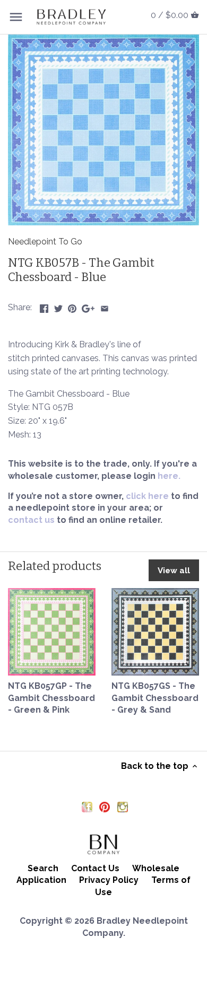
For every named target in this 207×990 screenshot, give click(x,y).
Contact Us (95, 868)
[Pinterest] (104, 807)
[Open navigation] (16, 17)
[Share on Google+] (88, 306)
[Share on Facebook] (44, 306)
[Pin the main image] (72, 306)
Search (43, 868)
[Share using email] (104, 306)
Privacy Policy (109, 880)
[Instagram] (122, 807)
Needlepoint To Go (45, 241)
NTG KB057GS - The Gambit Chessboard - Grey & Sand (155, 698)
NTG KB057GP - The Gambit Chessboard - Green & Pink (51, 698)
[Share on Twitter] (58, 306)
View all (174, 570)
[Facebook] (87, 807)
